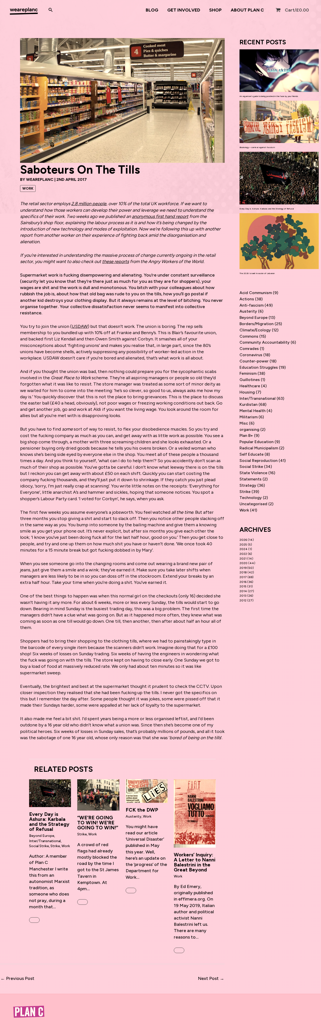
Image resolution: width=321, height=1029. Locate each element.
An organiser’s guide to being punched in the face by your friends (268, 96)
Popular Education (256, 441)
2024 (243, 549)
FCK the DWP (142, 810)
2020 (243, 563)
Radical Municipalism (258, 448)
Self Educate (251, 454)
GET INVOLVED (183, 10)
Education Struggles (258, 367)
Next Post (211, 978)
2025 (243, 544)
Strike (55, 846)
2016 (243, 582)
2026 (243, 540)
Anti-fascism (251, 305)
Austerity (133, 816)
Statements (250, 479)
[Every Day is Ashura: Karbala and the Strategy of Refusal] (279, 178)
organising (249, 429)
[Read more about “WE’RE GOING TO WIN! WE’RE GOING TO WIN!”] (98, 794)
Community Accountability (264, 342)
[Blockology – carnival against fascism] (279, 122)
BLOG (152, 10)
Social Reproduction (258, 460)
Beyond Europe (41, 836)
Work (27, 188)
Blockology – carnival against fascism (257, 147)
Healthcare (249, 385)
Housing (247, 392)
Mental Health (252, 410)
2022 (243, 554)
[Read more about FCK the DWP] (147, 790)
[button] (50, 10)
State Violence (253, 472)
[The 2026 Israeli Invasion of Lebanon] (279, 241)
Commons (248, 336)
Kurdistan (248, 404)
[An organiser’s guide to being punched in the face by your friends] (279, 70)
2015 (243, 586)
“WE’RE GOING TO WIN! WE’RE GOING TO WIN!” (97, 823)
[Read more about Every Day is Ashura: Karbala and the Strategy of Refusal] (50, 793)
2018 (243, 572)
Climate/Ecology (255, 330)
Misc (243, 423)
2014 (243, 591)
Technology (250, 497)
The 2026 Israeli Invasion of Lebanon (257, 273)
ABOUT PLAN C (247, 10)
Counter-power (254, 361)
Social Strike (39, 846)
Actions (246, 299)
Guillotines (249, 379)
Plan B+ (246, 435)
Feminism (248, 373)
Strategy (247, 485)
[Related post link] (34, 920)
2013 (243, 595)
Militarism (248, 417)
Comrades (249, 348)
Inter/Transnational (45, 841)
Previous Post (17, 978)
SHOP (215, 10)
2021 (243, 558)
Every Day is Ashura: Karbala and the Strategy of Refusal (49, 821)
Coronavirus (250, 354)
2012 (243, 600)
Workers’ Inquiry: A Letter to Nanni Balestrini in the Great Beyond (194, 862)
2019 (243, 568)
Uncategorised (253, 503)
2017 (243, 577)
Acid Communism (255, 292)
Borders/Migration (256, 323)
